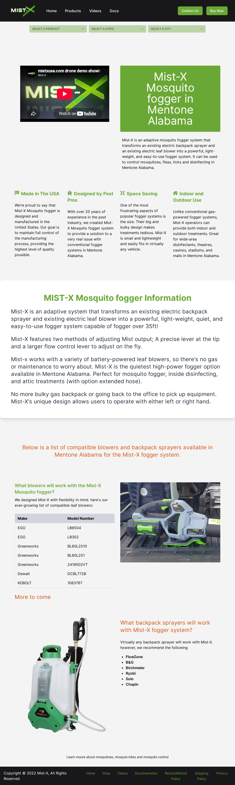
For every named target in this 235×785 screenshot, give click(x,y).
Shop (106, 773)
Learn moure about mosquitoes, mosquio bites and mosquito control (117, 757)
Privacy (222, 773)
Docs (114, 10)
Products (73, 10)
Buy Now (217, 11)
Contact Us (190, 11)
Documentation (146, 773)
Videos (95, 10)
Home (51, 10)
